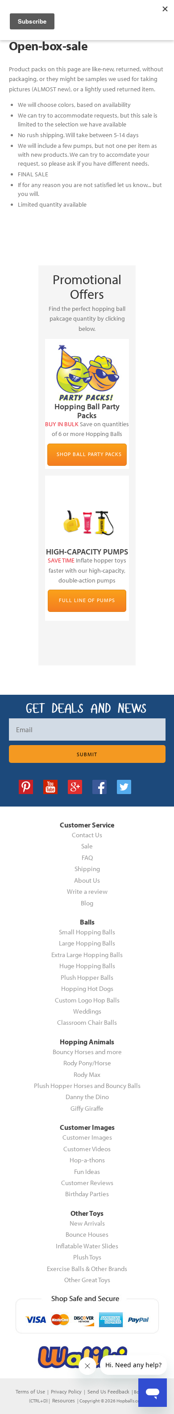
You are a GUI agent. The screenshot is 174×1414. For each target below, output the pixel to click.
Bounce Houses (87, 1234)
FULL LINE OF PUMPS (87, 600)
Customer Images (87, 1137)
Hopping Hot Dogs (87, 988)
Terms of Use (30, 1391)
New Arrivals (87, 1223)
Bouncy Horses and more (87, 1051)
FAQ (87, 857)
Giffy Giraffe (87, 1108)
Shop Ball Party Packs (89, 454)
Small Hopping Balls (87, 932)
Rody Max (87, 1074)
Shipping (87, 868)
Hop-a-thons (87, 1160)
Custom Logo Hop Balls (87, 1000)
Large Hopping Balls (87, 943)
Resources (63, 1400)
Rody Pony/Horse (87, 1063)
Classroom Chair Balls (87, 1022)
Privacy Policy (66, 1391)
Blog (87, 903)
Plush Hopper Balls (87, 977)
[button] (173, 1410)
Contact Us (87, 835)
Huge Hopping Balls (87, 966)
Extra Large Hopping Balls (87, 954)
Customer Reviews (87, 1182)
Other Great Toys (87, 1279)
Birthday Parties (87, 1194)
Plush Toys (87, 1257)
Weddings (87, 1011)
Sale (87, 846)
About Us (87, 880)
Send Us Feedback (108, 1391)
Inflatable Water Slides (87, 1246)
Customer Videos (87, 1149)
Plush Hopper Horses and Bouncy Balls (87, 1085)
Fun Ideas (87, 1171)
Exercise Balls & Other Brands (87, 1268)
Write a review (87, 891)
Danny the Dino (87, 1096)
